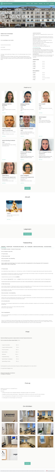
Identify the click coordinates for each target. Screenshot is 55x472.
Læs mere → (4, 112)
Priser (44, 3)
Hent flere (27, 188)
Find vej (47, 3)
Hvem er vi (28, 3)
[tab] (3, 247)
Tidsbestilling (40, 3)
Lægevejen (36, 3)
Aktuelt (32, 3)
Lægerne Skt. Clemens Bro (7, 3)
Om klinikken (52, 3)
